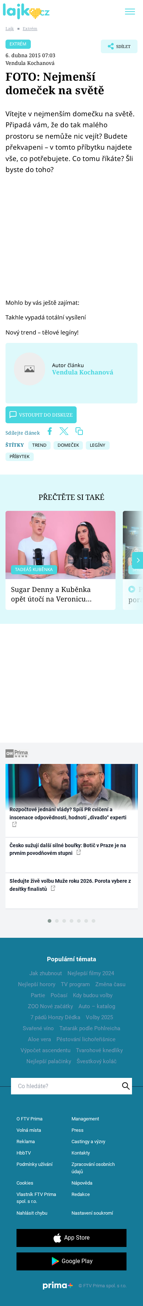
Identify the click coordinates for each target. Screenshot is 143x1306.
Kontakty (81, 1153)
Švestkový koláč (97, 1061)
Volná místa (28, 1130)
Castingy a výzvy (88, 1141)
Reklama (25, 1141)
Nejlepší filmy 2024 (90, 973)
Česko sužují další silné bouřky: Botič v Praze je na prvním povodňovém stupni (68, 849)
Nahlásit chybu (31, 1213)
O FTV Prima (29, 1119)
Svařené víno (38, 1028)
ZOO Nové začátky (50, 1006)
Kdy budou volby (93, 995)
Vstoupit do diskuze (46, 414)
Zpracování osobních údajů (93, 1168)
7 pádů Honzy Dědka (55, 1017)
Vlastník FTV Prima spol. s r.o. (36, 1198)
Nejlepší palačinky (48, 1061)
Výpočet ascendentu (45, 1050)
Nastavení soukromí (92, 1213)
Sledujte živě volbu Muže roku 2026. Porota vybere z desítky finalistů (70, 885)
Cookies (24, 1183)
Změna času (110, 984)
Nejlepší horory (36, 984)
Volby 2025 (99, 1017)
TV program (75, 984)
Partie (38, 995)
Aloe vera (39, 1039)
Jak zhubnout (45, 973)
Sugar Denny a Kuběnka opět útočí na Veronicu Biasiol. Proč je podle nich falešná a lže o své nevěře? (54, 594)
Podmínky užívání (34, 1164)
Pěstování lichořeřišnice (85, 1039)
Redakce (81, 1194)
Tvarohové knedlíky (99, 1050)
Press (78, 1130)
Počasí (59, 995)
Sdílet (116, 48)
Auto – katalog (96, 1006)
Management (85, 1119)
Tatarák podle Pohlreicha (89, 1028)
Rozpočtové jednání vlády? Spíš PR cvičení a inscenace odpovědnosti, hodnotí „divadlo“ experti (68, 813)
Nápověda (82, 1183)
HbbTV (23, 1153)
